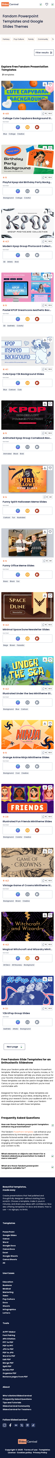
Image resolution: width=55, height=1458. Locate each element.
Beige (5, 645)
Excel (5, 1252)
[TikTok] (33, 1425)
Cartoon (12, 390)
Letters (6, 1313)
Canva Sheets (10, 1259)
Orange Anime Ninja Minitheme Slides (26, 757)
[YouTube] (16, 1425)
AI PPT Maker (9, 1332)
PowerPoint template (23, 1132)
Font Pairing (9, 1335)
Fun (13, 517)
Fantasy (6, 39)
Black (15, 454)
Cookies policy (24, 1452)
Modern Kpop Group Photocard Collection (28, 246)
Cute (19, 390)
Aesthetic (11, 326)
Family (31, 39)
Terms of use (31, 1449)
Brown (12, 645)
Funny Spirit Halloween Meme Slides (25, 501)
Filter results (42, 52)
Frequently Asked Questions (17, 1399)
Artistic (10, 262)
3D (4, 262)
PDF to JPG (8, 1352)
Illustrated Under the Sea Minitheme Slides (29, 693)
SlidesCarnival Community (16, 1406)
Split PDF (7, 1366)
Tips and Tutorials (12, 1402)
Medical (7, 1288)
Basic (5, 581)
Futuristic (20, 645)
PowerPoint (8, 1232)
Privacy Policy (40, 1452)
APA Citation (9, 1338)
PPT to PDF (8, 1342)
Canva (6, 1238)
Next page (12, 1046)
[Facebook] (10, 1425)
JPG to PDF (8, 1349)
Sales (5, 1295)
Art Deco (6, 965)
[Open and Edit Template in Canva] (18, 127)
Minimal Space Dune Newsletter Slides (26, 629)
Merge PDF (8, 1363)
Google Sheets (10, 1256)
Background (8, 198)
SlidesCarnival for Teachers (17, 1409)
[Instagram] (4, 1425)
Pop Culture (19, 39)
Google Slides (10, 1235)
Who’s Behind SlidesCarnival (17, 1395)
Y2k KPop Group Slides (16, 1013)
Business (7, 1285)
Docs (5, 1302)
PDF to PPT (8, 1345)
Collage (12, 134)
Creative (20, 134)
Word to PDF (9, 1356)
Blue (5, 134)
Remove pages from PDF (15, 1376)
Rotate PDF (8, 1369)
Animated (7, 454)
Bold (17, 262)
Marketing (8, 1292)
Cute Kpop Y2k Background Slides (23, 374)
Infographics (9, 1309)
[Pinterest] (27, 1425)
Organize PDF (9, 1373)
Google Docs (9, 1245)
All (4, 1263)
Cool (17, 773)
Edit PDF (7, 1359)
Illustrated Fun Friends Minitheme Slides (27, 821)
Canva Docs (9, 1249)
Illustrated (21, 517)
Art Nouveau (17, 965)
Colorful (27, 198)
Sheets (6, 1306)
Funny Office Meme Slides (18, 565)
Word (5, 1242)
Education (8, 1282)
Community (43, 39)
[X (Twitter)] (22, 1425)
